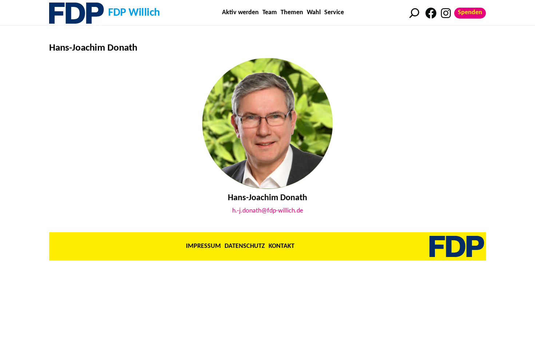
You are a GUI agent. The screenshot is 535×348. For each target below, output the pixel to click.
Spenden (470, 12)
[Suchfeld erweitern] (414, 13)
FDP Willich (134, 13)
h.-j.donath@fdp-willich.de (267, 211)
